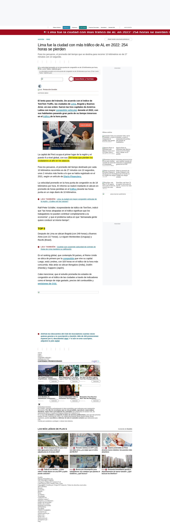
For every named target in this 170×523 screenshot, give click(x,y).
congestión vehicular (44, 357)
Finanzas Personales (94, 27)
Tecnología (41, 496)
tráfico (40, 356)
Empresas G (66, 27)
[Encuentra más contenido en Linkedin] (53, 62)
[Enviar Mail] (40, 89)
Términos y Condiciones (45, 501)
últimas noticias (107, 132)
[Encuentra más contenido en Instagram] (66, 62)
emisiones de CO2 (43, 359)
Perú (39, 493)
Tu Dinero (41, 494)
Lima (40, 354)
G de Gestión (83, 27)
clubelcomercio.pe (43, 513)
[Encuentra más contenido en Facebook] (44, 62)
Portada (40, 488)
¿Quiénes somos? (43, 499)
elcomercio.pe (42, 512)
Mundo (40, 491)
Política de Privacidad (44, 502)
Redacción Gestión (50, 89)
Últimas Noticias (57, 27)
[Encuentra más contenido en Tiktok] (62, 62)
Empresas (74, 27)
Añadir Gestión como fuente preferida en (118, 39)
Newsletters (104, 27)
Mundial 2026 (112, 27)
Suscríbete (41, 508)
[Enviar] (43, 28)
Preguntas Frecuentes (44, 505)
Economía (41, 490)
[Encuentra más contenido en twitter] (49, 62)
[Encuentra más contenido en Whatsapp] (57, 62)
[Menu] (39, 28)
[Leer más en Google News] (40, 62)
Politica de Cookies (44, 504)
